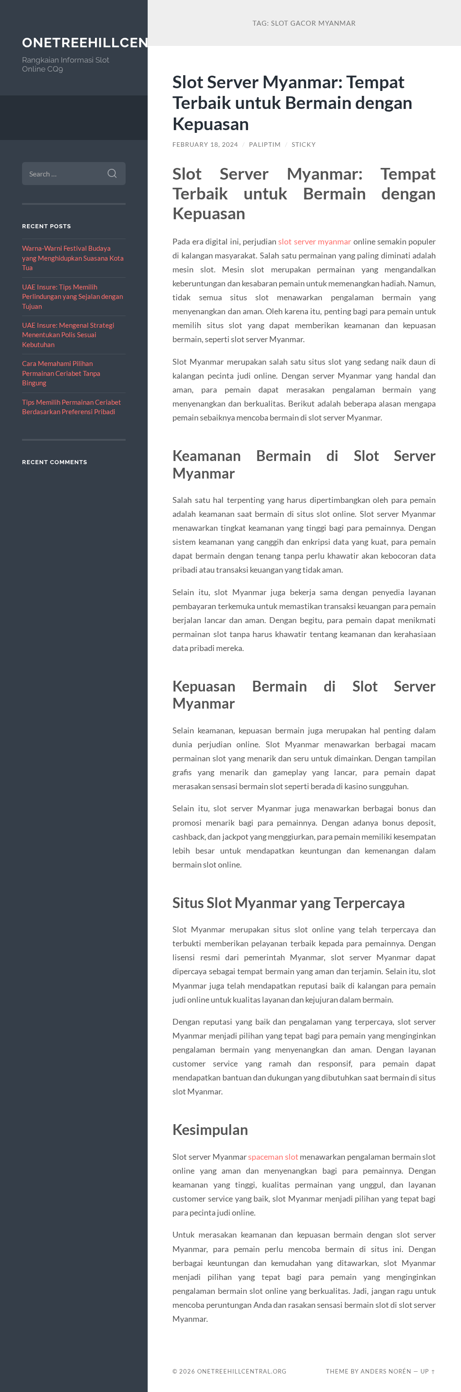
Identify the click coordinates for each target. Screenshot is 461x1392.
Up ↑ (428, 1371)
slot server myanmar (314, 241)
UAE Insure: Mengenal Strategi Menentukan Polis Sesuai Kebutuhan (68, 334)
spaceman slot (273, 1157)
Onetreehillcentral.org (121, 42)
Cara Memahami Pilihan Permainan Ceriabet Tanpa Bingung (61, 373)
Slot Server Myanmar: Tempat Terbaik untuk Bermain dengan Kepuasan (292, 102)
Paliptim (265, 144)
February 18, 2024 (205, 144)
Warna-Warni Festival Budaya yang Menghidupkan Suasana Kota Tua (73, 257)
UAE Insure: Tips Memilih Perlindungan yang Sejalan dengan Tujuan (72, 296)
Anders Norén (386, 1371)
